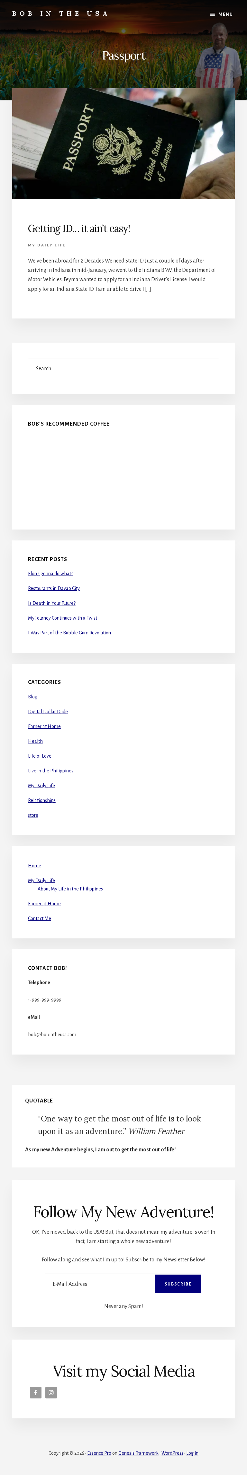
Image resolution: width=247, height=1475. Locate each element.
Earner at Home (44, 726)
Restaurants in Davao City (54, 588)
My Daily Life (47, 245)
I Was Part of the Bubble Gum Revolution (69, 632)
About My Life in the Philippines (70, 888)
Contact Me (39, 918)
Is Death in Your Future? (52, 603)
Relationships (42, 800)
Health (35, 741)
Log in (192, 1453)
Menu (226, 14)
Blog (32, 696)
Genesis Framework (138, 1453)
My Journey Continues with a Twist (62, 618)
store (33, 815)
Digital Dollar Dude (48, 711)
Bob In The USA (61, 13)
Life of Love (39, 756)
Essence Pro (99, 1453)
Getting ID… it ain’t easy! (79, 228)
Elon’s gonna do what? (50, 573)
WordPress (172, 1453)
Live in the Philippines (50, 770)
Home (34, 865)
